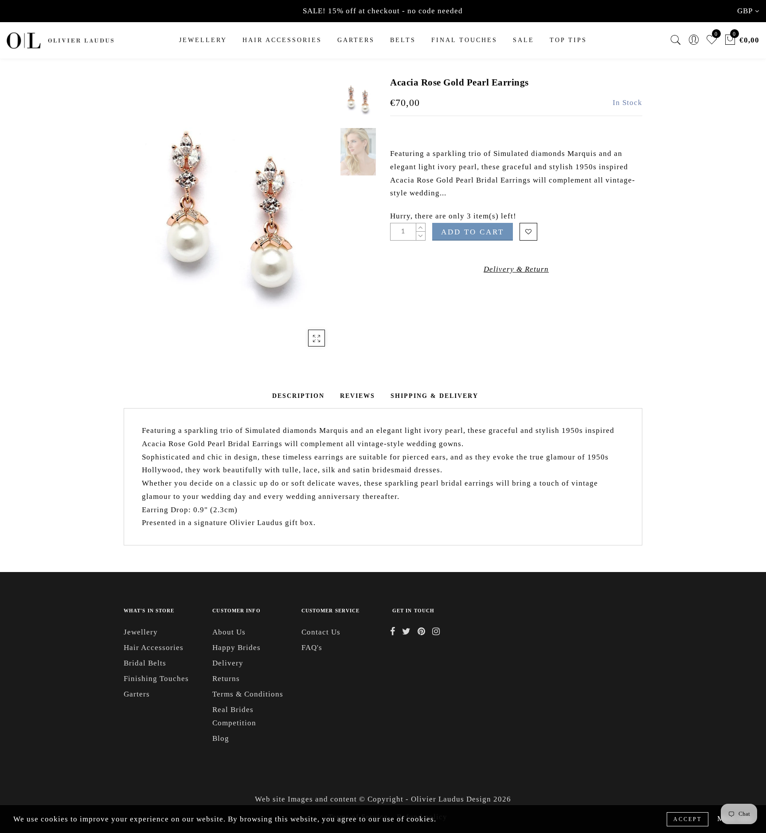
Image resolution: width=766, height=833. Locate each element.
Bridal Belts (145, 663)
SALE (523, 40)
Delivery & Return (516, 269)
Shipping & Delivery (434, 396)
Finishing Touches (156, 678)
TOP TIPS (568, 40)
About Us (229, 632)
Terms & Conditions (247, 694)
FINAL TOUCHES (464, 40)
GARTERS (356, 40)
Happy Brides (236, 647)
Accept (687, 819)
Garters (137, 694)
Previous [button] (140, 221)
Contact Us (320, 632)
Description (298, 396)
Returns (226, 678)
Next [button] (308, 220)
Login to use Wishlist (528, 232)
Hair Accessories (282, 40)
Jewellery (203, 40)
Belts (403, 40)
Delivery (227, 663)
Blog (220, 738)
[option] (230, 215)
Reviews (357, 396)
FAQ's (311, 647)
